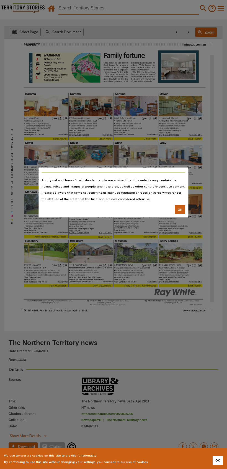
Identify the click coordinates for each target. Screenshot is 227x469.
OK (180, 209)
